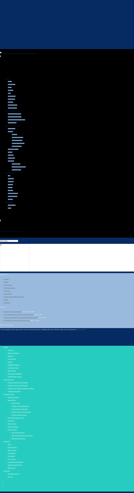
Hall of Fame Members (15, 374)
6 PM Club (10, 152)
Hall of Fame (10, 102)
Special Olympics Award (17, 146)
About (7, 78)
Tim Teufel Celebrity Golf (13, 149)
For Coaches (10, 190)
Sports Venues (11, 181)
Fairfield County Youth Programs (14, 117)
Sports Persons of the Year (17, 140)
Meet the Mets (11, 155)
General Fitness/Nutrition (13, 193)
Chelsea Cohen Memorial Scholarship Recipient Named (21, 317)
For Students (10, 184)
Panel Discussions (11, 158)
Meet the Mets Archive (16, 170)
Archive (9, 208)
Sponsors (10, 87)
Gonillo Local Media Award (17, 137)
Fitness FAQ (11, 468)
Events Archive (11, 161)
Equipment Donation (14, 391)
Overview (10, 81)
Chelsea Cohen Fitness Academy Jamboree (21, 388)
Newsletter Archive (11, 205)
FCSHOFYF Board (12, 96)
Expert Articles (11, 178)
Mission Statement (11, 84)
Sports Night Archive (16, 164)
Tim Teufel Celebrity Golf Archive (19, 167)
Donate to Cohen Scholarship (13, 311)
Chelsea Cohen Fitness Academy (14, 114)
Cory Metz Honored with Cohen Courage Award (19, 314)
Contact (5, 19)
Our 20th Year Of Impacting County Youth (17, 320)
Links (9, 175)
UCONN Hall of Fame (14, 376)
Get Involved (10, 90)
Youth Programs (12, 111)
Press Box (9, 202)
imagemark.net (81, 329)
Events (5, 25)
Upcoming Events (11, 128)
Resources (9, 173)
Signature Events (12, 125)
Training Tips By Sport (15, 465)
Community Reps (11, 99)
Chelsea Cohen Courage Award (18, 143)
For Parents (10, 187)
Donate (5, 22)
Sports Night (10, 131)
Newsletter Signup (7, 16)
